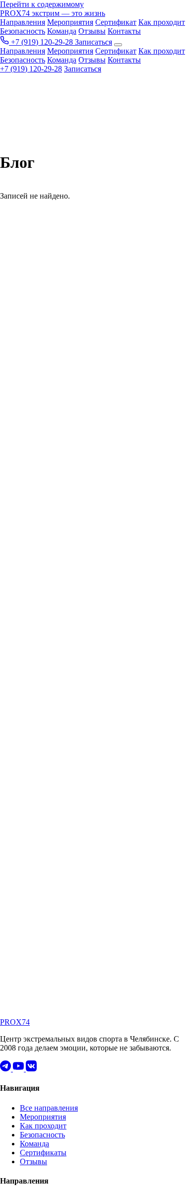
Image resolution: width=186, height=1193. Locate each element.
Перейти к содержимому (42, 4)
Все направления (49, 1108)
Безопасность (22, 31)
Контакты (124, 31)
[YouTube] (19, 1068)
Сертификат (115, 22)
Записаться (93, 42)
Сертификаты (43, 1152)
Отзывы (92, 31)
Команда (61, 31)
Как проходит (161, 22)
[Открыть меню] (118, 44)
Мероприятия (70, 22)
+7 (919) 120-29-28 (31, 69)
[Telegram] (6, 1068)
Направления (22, 22)
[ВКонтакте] (31, 1068)
